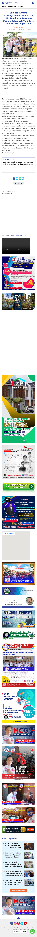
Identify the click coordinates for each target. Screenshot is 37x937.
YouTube (26, 926)
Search (24, 928)
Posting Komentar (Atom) (18, 235)
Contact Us (30, 928)
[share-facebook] (14, 178)
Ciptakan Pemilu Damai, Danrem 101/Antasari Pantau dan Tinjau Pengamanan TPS (13, 855)
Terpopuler (12, 6)
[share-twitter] (17, 178)
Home (4, 6)
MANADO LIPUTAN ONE (11, 3)
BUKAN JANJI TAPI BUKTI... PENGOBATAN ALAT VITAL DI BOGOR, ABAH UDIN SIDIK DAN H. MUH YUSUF (13, 846)
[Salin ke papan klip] (23, 178)
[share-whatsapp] (20, 178)
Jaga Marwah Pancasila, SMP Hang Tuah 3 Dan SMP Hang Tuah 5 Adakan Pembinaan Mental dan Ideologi (13, 882)
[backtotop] (18, 919)
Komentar (19, 183)
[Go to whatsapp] (32, 931)
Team (19, 928)
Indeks (20, 6)
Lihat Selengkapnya (18, 890)
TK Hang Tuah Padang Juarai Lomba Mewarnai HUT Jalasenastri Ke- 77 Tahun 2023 (13, 873)
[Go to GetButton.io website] (32, 935)
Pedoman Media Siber (10, 928)
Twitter (22, 926)
